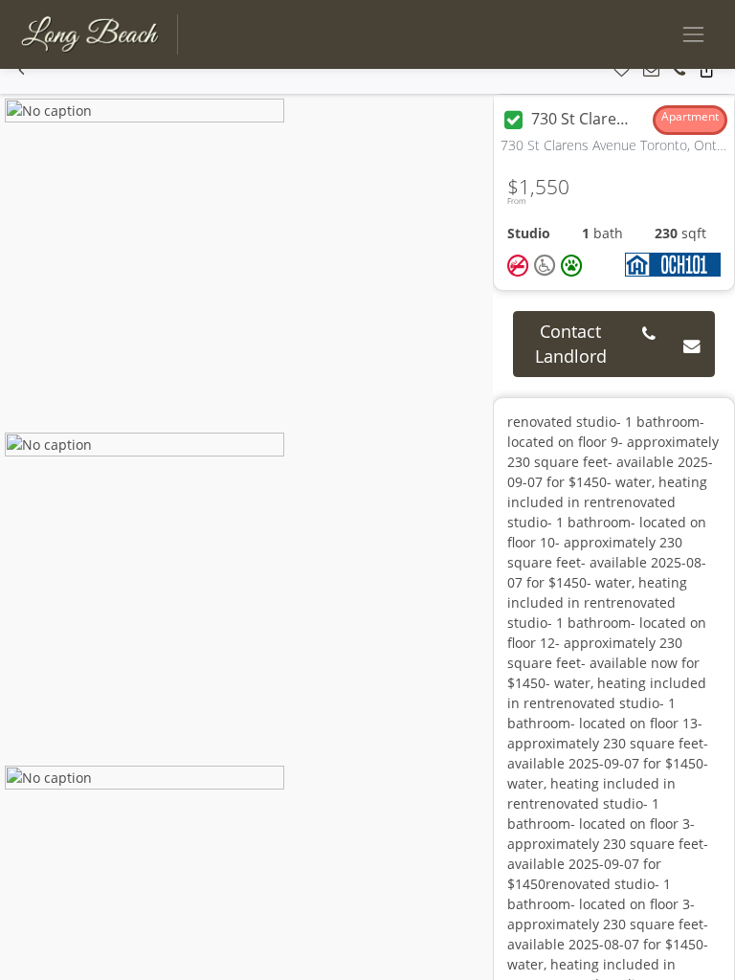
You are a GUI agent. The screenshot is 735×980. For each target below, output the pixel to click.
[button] (21, 70)
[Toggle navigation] (693, 34)
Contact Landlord (571, 344)
